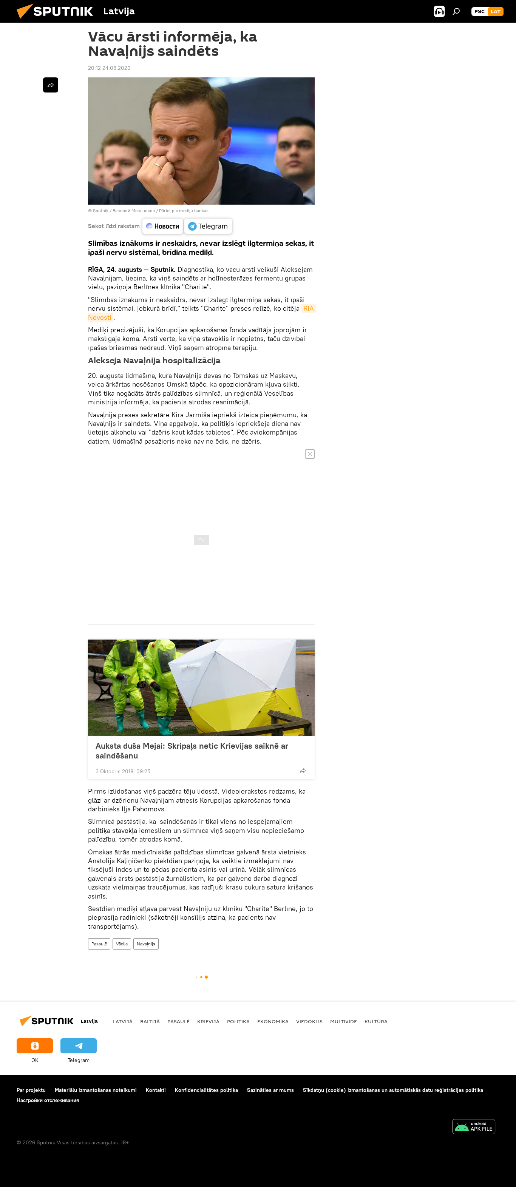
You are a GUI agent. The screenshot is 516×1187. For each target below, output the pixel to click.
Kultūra (376, 1021)
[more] (303, 770)
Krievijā (208, 1021)
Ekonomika (273, 1021)
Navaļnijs (146, 944)
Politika (238, 1021)
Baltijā (150, 1021)
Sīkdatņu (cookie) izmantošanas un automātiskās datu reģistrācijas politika (393, 1090)
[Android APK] (473, 1127)
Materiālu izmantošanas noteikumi (96, 1090)
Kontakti (156, 1090)
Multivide (343, 1021)
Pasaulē (99, 944)
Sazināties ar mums (270, 1090)
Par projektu (31, 1090)
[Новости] (162, 226)
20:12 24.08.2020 (109, 68)
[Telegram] (208, 226)
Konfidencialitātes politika (206, 1090)
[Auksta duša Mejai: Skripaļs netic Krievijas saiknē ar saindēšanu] (201, 688)
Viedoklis (309, 1021)
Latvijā (123, 1021)
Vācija (122, 944)
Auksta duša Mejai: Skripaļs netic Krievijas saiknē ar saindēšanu (192, 750)
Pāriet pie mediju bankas (184, 210)
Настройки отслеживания (48, 1100)
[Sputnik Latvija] (57, 20)
